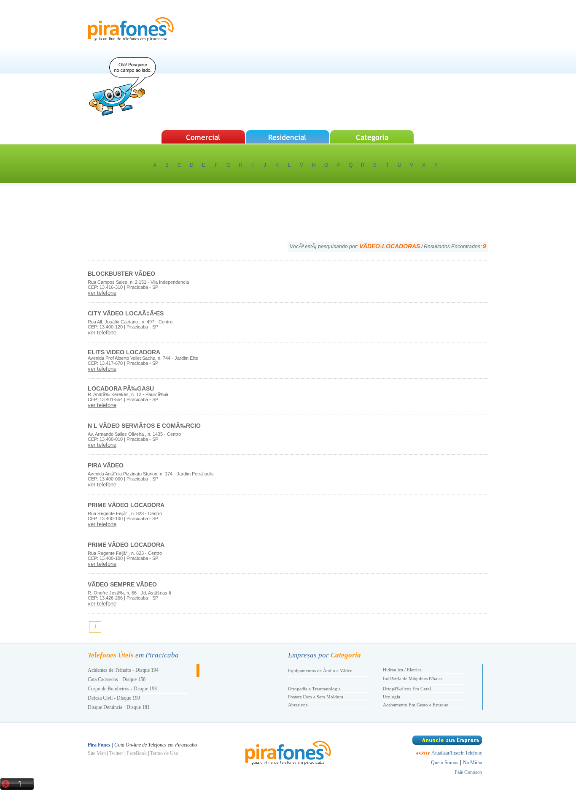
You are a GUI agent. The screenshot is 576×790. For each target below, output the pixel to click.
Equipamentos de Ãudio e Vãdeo (320, 670)
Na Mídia (472, 763)
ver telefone (102, 293)
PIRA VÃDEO (106, 465)
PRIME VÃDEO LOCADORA (126, 505)
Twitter (116, 753)
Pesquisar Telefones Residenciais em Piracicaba (287, 136)
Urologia (391, 696)
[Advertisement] (334, 65)
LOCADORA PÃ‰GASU (121, 388)
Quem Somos (444, 763)
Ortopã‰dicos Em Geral (407, 688)
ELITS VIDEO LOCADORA (124, 352)
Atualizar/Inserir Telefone (456, 753)
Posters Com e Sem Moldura (315, 696)
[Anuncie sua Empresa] (447, 743)
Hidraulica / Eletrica (402, 669)
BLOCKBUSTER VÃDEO (121, 273)
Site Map (97, 753)
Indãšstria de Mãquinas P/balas (412, 678)
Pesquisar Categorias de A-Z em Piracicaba (372, 136)
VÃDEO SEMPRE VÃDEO (122, 584)
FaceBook (137, 753)
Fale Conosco (468, 772)
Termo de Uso (164, 753)
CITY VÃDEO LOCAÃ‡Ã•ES (126, 313)
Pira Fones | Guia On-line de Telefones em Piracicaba (131, 29)
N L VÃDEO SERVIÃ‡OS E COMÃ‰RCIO (144, 425)
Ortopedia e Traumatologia (314, 688)
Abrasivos (297, 704)
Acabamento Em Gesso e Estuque (415, 704)
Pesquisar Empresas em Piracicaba (203, 136)
